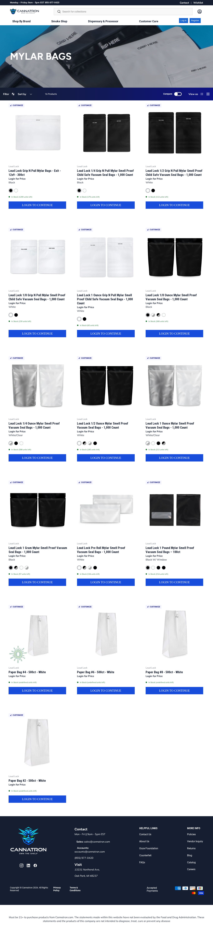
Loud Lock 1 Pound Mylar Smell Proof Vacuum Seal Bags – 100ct (170, 550)
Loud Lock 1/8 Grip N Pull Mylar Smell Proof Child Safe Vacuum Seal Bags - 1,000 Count (37, 297)
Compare (167, 94)
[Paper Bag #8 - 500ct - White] (175, 634)
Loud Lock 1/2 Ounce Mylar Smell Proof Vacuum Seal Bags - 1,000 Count (102, 425)
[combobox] (123, 11)
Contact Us (145, 834)
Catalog (191, 862)
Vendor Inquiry (195, 841)
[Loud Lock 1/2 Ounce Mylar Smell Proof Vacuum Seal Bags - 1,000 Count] (106, 385)
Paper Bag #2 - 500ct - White (27, 781)
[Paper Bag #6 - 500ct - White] (106, 634)
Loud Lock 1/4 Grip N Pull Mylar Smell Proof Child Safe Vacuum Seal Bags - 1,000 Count (105, 173)
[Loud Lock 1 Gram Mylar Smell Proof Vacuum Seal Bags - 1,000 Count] (38, 510)
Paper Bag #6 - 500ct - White (95, 672)
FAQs (142, 862)
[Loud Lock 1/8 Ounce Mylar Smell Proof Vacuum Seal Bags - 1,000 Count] (175, 257)
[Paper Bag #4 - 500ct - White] (38, 634)
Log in (183, 20)
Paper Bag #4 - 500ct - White (27, 672)
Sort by (22, 94)
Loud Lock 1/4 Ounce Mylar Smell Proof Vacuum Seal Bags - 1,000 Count (34, 425)
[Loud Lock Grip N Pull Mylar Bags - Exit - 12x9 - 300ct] (38, 133)
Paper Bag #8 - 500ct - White (164, 672)
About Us (144, 841)
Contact (184, 2)
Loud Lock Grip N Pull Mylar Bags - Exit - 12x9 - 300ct (35, 173)
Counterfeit (145, 855)
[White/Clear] (153, 315)
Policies (191, 834)
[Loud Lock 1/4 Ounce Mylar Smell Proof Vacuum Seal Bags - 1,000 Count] (38, 385)
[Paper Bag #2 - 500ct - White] (38, 742)
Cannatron (27, 887)
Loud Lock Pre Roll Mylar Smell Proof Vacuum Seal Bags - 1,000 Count (101, 550)
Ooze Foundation (148, 848)
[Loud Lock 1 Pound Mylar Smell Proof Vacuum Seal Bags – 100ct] (175, 510)
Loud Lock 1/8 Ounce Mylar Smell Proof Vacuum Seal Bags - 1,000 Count (171, 297)
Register (195, 20)
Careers (191, 869)
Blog (189, 855)
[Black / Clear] (158, 568)
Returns (191, 848)
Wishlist (198, 2)
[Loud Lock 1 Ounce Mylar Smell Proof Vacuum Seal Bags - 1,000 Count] (175, 385)
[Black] (153, 190)
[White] (16, 190)
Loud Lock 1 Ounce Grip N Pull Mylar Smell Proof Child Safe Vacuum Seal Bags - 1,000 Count (105, 299)
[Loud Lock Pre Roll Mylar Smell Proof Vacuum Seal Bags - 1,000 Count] (106, 510)
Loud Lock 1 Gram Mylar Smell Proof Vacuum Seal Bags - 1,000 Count (38, 550)
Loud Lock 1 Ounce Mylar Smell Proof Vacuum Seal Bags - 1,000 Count (170, 425)
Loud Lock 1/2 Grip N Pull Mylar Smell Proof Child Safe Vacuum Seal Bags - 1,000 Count (174, 173)
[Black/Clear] (158, 315)
